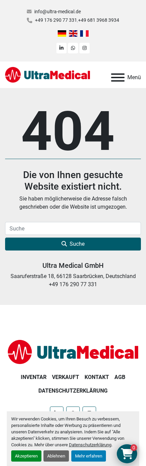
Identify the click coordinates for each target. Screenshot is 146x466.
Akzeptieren (26, 456)
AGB (119, 377)
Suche (77, 244)
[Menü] (118, 77)
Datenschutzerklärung (90, 444)
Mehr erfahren (88, 456)
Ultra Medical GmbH (73, 265)
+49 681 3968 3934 (98, 20)
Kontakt (97, 377)
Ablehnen (56, 456)
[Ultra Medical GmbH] (73, 351)
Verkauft (65, 377)
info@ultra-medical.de (57, 11)
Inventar (34, 377)
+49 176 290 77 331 (56, 20)
